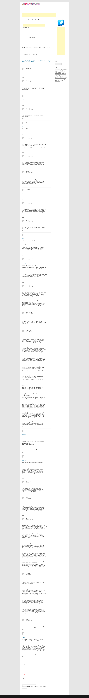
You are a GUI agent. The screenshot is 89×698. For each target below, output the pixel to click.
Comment (23, 664)
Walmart (58, 80)
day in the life (62, 71)
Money (61, 75)
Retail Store (65, 77)
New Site (23, 238)
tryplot (27, 497)
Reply (23, 77)
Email (23, 678)
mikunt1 (27, 171)
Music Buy (63, 75)
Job (59, 74)
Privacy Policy (33, 10)
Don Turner (28, 137)
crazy (59, 71)
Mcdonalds (57, 75)
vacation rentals (24, 501)
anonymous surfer (25, 72)
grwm (60, 73)
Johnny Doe (28, 632)
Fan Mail (60, 72)
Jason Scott (28, 155)
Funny (56, 73)
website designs (24, 334)
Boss (57, 70)
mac (23, 126)
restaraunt (59, 77)
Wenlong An (28, 189)
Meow (23, 142)
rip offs (56, 78)
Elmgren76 (28, 108)
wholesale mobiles (25, 316)
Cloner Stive (28, 573)
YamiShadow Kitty (29, 330)
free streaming (24, 193)
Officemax (58, 76)
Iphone (56, 74)
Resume (62, 77)
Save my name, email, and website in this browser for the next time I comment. (34, 686)
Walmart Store (57, 81)
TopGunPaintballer (29, 481)
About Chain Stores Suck (41, 10)
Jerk (57, 74)
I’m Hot (23, 99)
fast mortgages (24, 577)
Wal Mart (62, 80)
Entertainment (57, 72)
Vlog (64, 79)
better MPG (24, 434)
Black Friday (65, 69)
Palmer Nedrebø (29, 430)
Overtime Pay (63, 76)
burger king (60, 70)
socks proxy (24, 263)
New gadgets (24, 207)
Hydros (23, 175)
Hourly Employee (64, 73)
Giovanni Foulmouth (29, 80)
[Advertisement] (39, 15)
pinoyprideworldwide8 (29, 258)
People (56, 77)
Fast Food (63, 72)
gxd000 (27, 122)
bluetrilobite (28, 285)
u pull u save (24, 460)
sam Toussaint (28, 68)
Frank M (27, 220)
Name (23, 674)
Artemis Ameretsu (29, 234)
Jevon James (28, 619)
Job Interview (62, 74)
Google (58, 73)
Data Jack (27, 455)
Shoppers (63, 78)
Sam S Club (59, 78)
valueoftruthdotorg (29, 312)
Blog (55, 70)
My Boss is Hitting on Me (25, 10)
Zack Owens (28, 518)
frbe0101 (27, 202)
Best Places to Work (32, 54)
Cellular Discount (24, 52)
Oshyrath (27, 95)
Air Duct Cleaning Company (59, 69)
